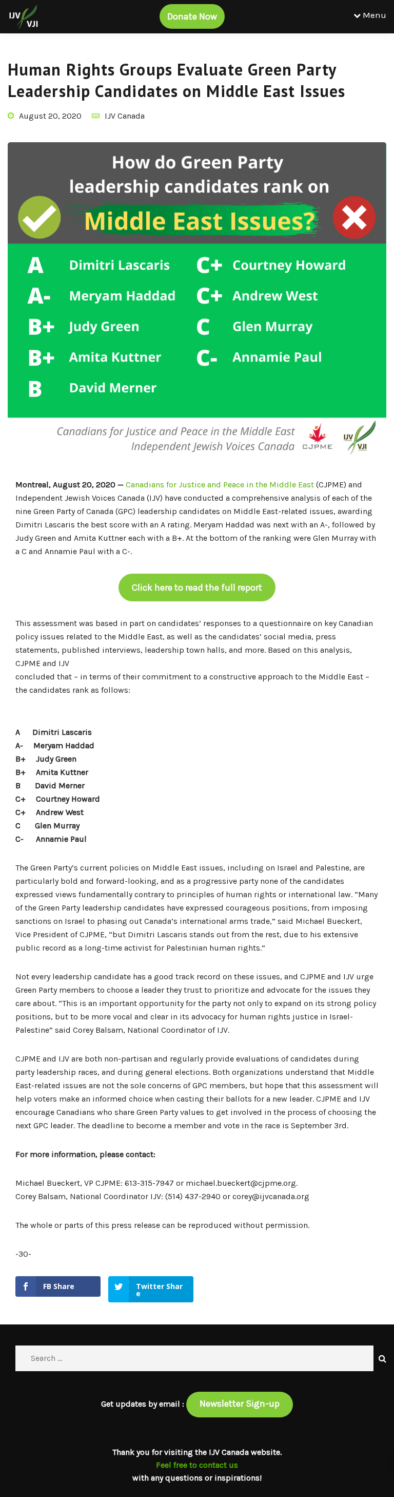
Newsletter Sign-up (240, 1403)
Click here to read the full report (197, 587)
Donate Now (192, 16)
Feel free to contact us (197, 1465)
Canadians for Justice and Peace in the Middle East (219, 484)
